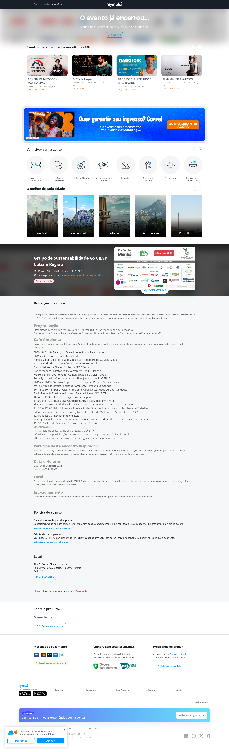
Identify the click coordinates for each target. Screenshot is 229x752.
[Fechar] (64, 729)
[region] (36, 737)
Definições (21, 740)
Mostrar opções (201, 702)
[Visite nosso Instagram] (194, 736)
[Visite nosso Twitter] (201, 736)
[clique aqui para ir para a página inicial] (114, 4)
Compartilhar (157, 290)
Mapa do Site (95, 728)
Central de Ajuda (178, 654)
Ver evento (114, 34)
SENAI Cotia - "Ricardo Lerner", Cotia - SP (83, 275)
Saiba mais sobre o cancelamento (52, 528)
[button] (13, 733)
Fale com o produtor (52, 626)
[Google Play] (40, 693)
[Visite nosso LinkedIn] (186, 736)
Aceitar (50, 740)
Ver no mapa (46, 577)
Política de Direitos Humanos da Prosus (70, 728)
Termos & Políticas (45, 734)
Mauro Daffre (58, 4)
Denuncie (81, 591)
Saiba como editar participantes (51, 542)
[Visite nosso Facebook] (208, 736)
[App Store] (25, 693)
